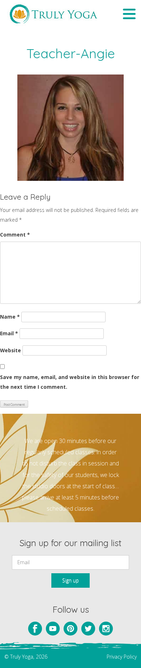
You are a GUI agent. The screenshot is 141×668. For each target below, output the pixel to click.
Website (10, 350)
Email (9, 333)
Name (10, 316)
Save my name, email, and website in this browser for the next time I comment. (69, 382)
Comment (15, 234)
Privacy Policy (122, 656)
